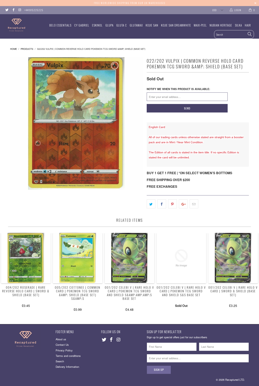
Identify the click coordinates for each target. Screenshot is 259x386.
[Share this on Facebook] (161, 203)
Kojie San (152, 25)
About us (61, 339)
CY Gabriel (81, 25)
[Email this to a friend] (194, 203)
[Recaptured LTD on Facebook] (13, 10)
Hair (248, 25)
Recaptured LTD (234, 380)
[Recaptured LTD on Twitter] (6, 10)
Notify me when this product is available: (178, 89)
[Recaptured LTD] (22, 25)
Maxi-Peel (200, 25)
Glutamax (136, 25)
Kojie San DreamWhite (176, 25)
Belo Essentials (60, 25)
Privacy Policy (64, 350)
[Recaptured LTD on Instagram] (19, 10)
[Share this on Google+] (183, 203)
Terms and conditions (68, 356)
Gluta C (121, 25)
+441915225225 (33, 10)
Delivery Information (67, 367)
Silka (238, 25)
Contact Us (62, 345)
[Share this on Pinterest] (172, 203)
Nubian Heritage (221, 25)
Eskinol (97, 25)
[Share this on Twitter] (151, 203)
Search (60, 361)
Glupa (109, 25)
